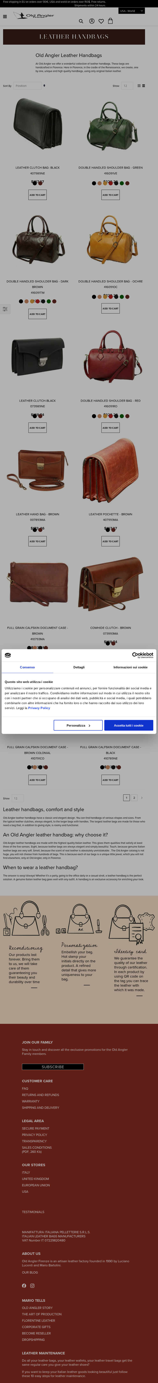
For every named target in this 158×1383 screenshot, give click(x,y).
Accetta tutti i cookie (128, 725)
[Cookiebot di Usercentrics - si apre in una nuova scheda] (135, 655)
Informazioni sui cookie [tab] (131, 667)
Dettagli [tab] (79, 667)
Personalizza (76, 725)
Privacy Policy (39, 708)
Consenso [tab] (27, 667)
